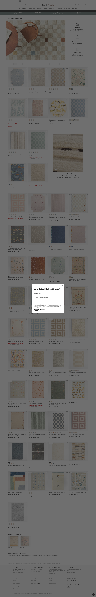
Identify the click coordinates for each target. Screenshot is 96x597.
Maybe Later (42, 309)
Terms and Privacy (43, 305)
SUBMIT (36, 309)
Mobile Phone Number (39, 298)
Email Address (37, 293)
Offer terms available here (57, 306)
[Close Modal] (63, 286)
